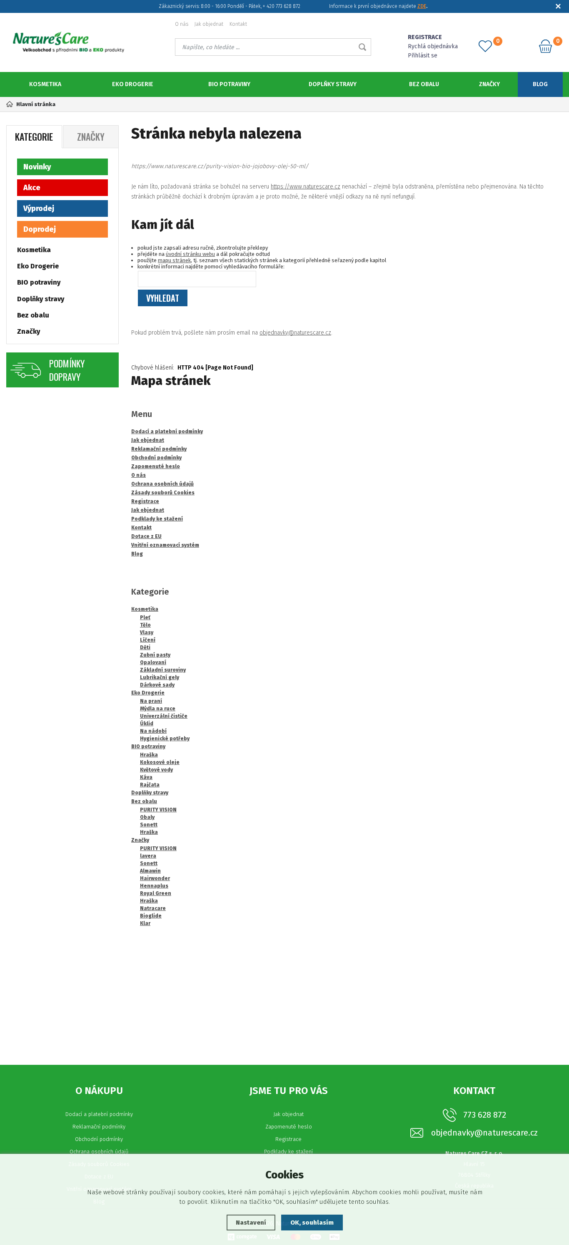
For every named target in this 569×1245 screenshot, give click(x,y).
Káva (146, 777)
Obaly (147, 817)
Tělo (145, 625)
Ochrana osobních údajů (99, 1151)
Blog (540, 84)
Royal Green (155, 893)
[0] (485, 46)
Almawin (150, 871)
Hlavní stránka (35, 104)
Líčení (147, 640)
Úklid (146, 724)
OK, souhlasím (312, 1222)
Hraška (149, 755)
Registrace (288, 1139)
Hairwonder (155, 878)
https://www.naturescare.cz (305, 186)
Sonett (148, 825)
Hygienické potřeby (165, 739)
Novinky (37, 166)
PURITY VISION (158, 810)
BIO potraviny (229, 84)
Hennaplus (154, 886)
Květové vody (156, 770)
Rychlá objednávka (433, 46)
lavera (148, 856)
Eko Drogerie (132, 84)
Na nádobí (153, 731)
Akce (31, 187)
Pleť (145, 617)
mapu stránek (174, 260)
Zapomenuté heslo (288, 1126)
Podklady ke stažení (288, 1151)
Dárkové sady (157, 685)
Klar (145, 923)
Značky (489, 84)
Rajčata (150, 785)
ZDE (421, 6)
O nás (181, 24)
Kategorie (34, 136)
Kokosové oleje (160, 762)
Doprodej (39, 229)
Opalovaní (153, 662)
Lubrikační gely (159, 677)
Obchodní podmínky (99, 1139)
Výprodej (38, 208)
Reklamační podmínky (98, 1126)
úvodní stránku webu (190, 254)
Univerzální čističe (163, 716)
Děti (145, 647)
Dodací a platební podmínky (99, 1114)
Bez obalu (424, 84)
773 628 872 (484, 1115)
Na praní (151, 701)
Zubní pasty (155, 655)
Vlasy (146, 632)
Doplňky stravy (333, 84)
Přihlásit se (422, 55)
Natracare (153, 908)
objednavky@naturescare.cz (295, 332)
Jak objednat (209, 24)
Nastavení (251, 1222)
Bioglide (151, 916)
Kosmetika (45, 84)
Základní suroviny (163, 670)
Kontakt (238, 24)
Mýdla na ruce (157, 709)
